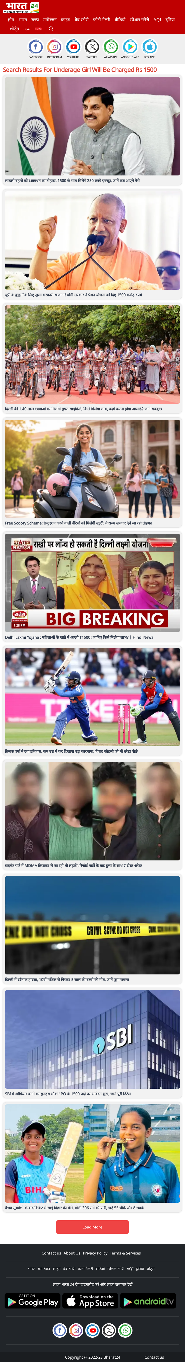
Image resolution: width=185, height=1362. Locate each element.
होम (11, 19)
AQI (157, 19)
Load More (92, 1227)
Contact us (51, 1253)
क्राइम (65, 19)
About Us (72, 1253)
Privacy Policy (95, 1253)
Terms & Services (125, 1253)
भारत (23, 19)
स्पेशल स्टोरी (139, 19)
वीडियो (120, 19)
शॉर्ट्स (14, 29)
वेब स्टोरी (82, 19)
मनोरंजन (50, 19)
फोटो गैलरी (101, 19)
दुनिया (170, 19)
